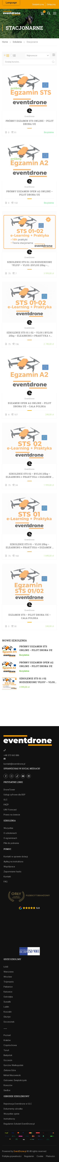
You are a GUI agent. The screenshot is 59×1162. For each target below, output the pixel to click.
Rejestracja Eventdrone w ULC (18, 1103)
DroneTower (9, 789)
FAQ (5, 881)
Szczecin (8, 1060)
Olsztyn (7, 1017)
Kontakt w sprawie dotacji (16, 856)
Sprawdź (29, 90)
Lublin (6, 1007)
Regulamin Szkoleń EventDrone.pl (19, 1124)
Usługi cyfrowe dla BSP (14, 794)
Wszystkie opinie (11, 1114)
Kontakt (7, 876)
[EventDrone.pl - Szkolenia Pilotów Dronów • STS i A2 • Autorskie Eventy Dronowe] (12, 13)
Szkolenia (17, 42)
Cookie (40, 1156)
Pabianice (8, 986)
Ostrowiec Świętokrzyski (15, 1080)
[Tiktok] (17, 776)
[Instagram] (11, 776)
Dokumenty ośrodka (13, 1108)
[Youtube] (23, 776)
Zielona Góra (10, 1070)
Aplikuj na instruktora (13, 861)
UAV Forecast (10, 809)
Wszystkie (8, 828)
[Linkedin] (28, 776)
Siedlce (7, 1090)
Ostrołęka (8, 996)
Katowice (8, 991)
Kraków (7, 1040)
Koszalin (8, 1012)
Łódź (6, 966)
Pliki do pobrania (11, 843)
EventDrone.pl (20, 1151)
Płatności (50, 1156)
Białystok (8, 1055)
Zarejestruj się (38, 4)
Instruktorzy (9, 1119)
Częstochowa (10, 1045)
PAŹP (6, 804)
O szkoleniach (10, 833)
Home (5, 42)
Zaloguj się (51, 4)
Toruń (6, 1050)
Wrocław (8, 976)
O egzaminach (10, 838)
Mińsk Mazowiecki (12, 1075)
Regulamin (29, 1156)
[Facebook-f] (6, 776)
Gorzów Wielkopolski (13, 1065)
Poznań (7, 1035)
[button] (29, 908)
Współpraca (9, 866)
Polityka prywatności (11, 1156)
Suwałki (7, 1001)
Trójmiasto (9, 981)
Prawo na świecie (12, 814)
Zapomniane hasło (12, 871)
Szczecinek (9, 1022)
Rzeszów (8, 1085)
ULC (5, 799)
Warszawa (8, 971)
